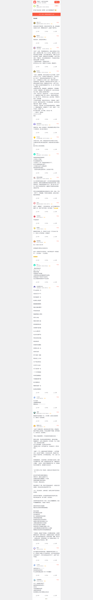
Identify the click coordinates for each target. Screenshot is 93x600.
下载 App (57, 2)
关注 (56, 5)
